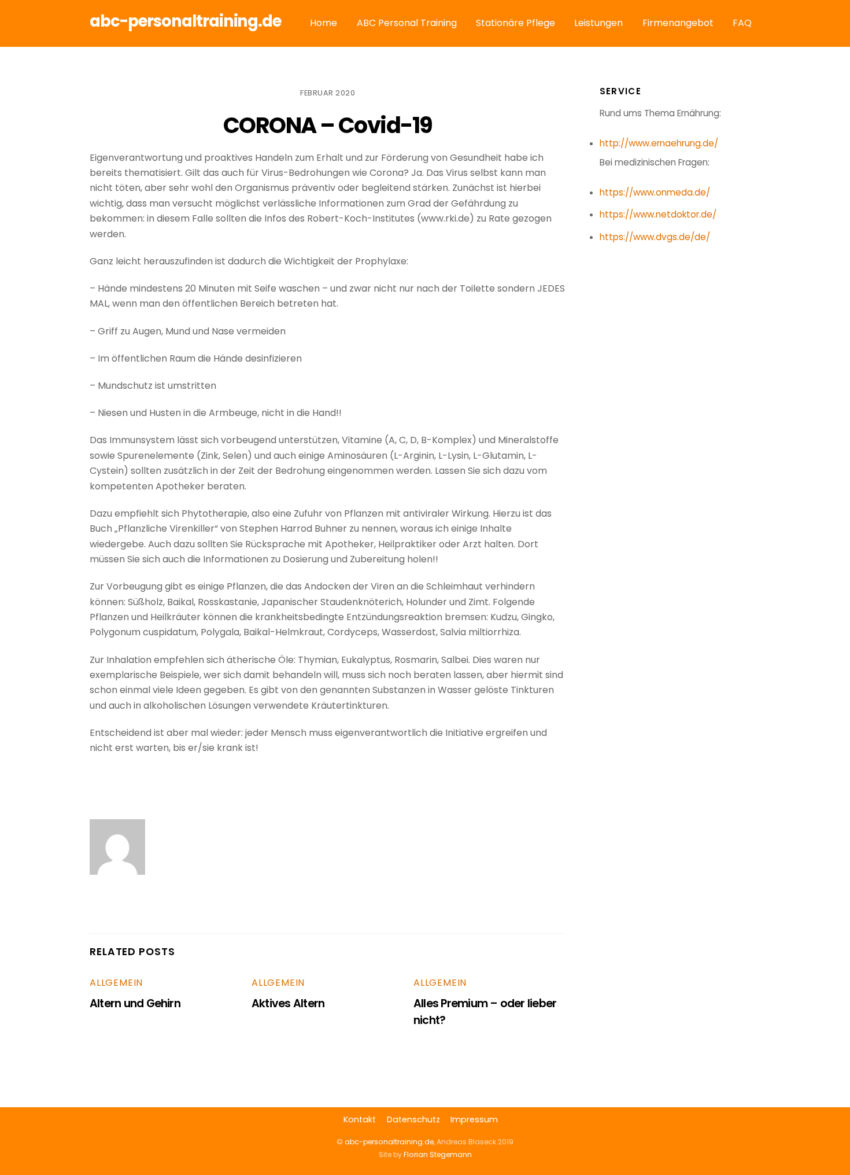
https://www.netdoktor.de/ (658, 214)
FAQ (742, 23)
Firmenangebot (678, 23)
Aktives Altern (288, 1003)
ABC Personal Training (407, 23)
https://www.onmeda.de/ (655, 192)
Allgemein (116, 982)
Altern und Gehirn (135, 1003)
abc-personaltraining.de (389, 1142)
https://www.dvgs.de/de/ (655, 237)
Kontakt (359, 1119)
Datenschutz (413, 1119)
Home (323, 23)
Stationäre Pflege (515, 23)
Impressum (474, 1119)
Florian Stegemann (438, 1154)
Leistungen (598, 23)
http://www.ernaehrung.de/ (659, 143)
